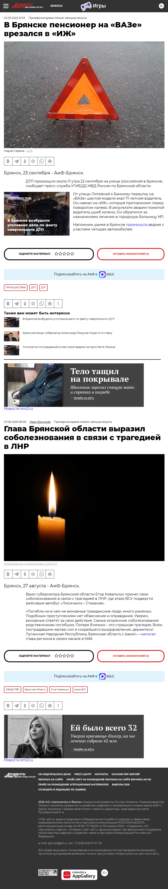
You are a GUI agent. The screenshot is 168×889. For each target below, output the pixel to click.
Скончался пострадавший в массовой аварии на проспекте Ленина (69, 347)
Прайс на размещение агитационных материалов (73, 784)
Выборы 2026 (121, 784)
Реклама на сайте (50, 779)
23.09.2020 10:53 (14, 17)
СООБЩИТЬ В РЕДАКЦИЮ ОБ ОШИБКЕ (62, 789)
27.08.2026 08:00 (15, 421)
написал (148, 634)
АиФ (29, 150)
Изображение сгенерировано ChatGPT (30, 563)
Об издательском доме (54, 774)
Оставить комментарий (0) (131, 254)
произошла (136, 225)
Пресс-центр (82, 774)
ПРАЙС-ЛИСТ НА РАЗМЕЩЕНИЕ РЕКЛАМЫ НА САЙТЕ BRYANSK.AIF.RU (108, 779)
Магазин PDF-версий (126, 774)
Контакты (101, 774)
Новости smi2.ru (18, 409)
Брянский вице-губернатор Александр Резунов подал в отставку (67, 333)
